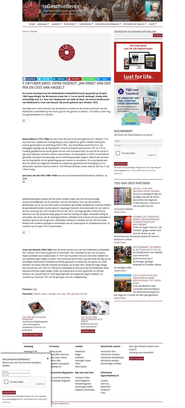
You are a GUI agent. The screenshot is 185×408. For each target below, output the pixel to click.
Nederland (80, 351)
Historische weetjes (110, 360)
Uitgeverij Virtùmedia (84, 389)
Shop (151, 25)
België (78, 354)
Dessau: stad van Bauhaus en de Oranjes (146, 189)
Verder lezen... (120, 212)
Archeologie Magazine (59, 380)
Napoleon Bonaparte (59, 363)
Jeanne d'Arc (55, 360)
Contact (104, 380)
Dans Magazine (82, 380)
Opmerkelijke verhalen (111, 363)
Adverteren (106, 386)
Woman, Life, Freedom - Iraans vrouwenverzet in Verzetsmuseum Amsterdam (146, 220)
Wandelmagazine (83, 383)
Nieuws (33, 31)
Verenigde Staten (83, 360)
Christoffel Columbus (59, 354)
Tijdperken (84, 25)
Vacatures (105, 389)
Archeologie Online (84, 386)
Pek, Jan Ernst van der (77, 293)
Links (103, 392)
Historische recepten (110, 354)
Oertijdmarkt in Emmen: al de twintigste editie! (147, 248)
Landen (55, 25)
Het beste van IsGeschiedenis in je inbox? (91, 319)
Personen (69, 25)
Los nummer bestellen (59, 377)
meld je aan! (136, 358)
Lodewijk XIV (55, 366)
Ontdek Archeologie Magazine (34, 318)
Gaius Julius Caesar (58, 357)
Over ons (105, 383)
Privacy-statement (60, 403)
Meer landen (81, 366)
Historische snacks (133, 25)
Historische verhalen (106, 25)
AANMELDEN (88, 331)
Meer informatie (32, 334)
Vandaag (41, 25)
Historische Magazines (61, 372)
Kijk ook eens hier (84, 372)
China (77, 363)
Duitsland (79, 357)
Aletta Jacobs (55, 351)
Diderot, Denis (40, 293)
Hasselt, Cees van (57, 293)
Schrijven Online (82, 377)
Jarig (35, 289)
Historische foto (108, 351)
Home (32, 24)
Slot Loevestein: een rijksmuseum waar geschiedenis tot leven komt (147, 279)
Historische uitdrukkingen (112, 357)
